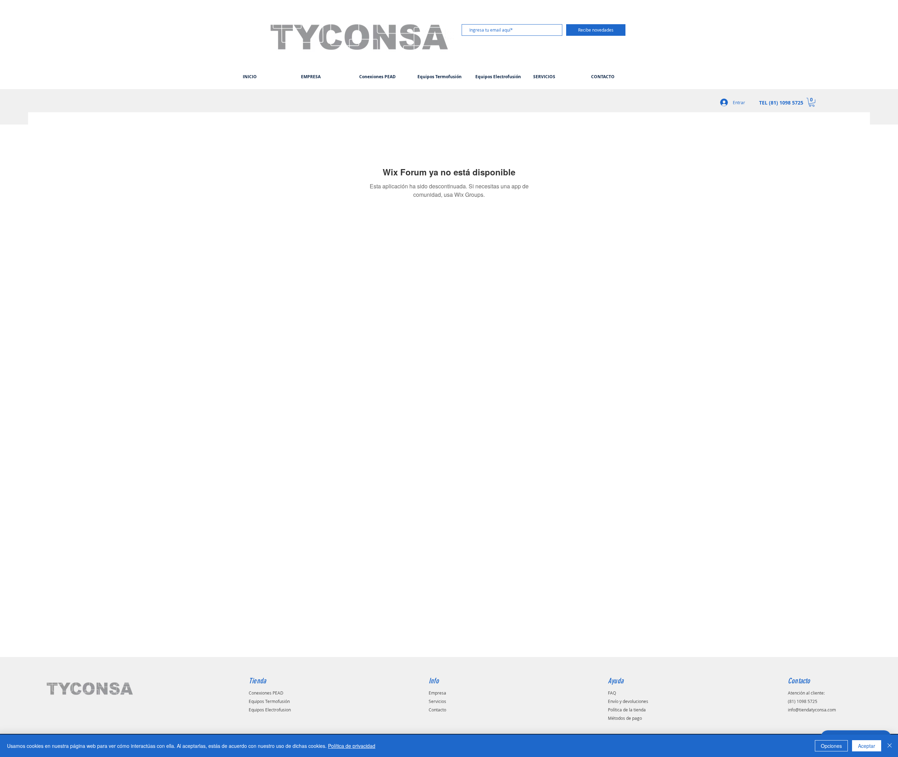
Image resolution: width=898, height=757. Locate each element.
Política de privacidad (351, 745)
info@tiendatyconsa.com (812, 709)
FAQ (612, 693)
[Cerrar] (889, 745)
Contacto (437, 709)
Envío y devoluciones (628, 701)
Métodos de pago (625, 718)
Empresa (437, 693)
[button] (811, 102)
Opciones (831, 745)
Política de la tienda (627, 709)
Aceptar (866, 745)
